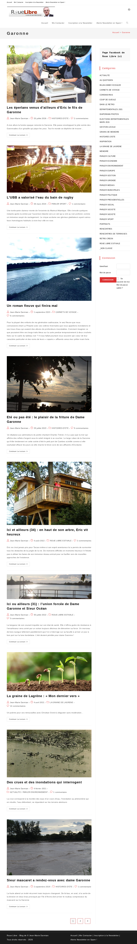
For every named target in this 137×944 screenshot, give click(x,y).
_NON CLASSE (106, 248)
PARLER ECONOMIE (108, 161)
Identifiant (104, 266)
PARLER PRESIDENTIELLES (112, 200)
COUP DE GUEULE (108, 100)
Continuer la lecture (19, 135)
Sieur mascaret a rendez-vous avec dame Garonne (48, 880)
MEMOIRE (104, 151)
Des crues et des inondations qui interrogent (44, 782)
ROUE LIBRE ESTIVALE (61, 541)
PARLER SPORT (59, 204)
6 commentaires (17, 316)
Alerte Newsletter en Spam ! (55, 2)
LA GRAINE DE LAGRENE (61, 702)
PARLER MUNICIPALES (110, 190)
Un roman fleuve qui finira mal (32, 305)
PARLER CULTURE (108, 156)
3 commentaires (17, 618)
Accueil (9, 2)
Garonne (126, 32)
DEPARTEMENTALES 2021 (111, 109)
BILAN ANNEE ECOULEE (110, 85)
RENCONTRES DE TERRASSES (113, 234)
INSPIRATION (105, 142)
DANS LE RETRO (107, 104)
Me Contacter (18, 2)
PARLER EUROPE (107, 171)
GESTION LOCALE (108, 127)
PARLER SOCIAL (107, 205)
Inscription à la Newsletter (34, 2)
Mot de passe (105, 273)
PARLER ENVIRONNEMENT (35, 792)
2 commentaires (81, 118)
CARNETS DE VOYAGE (66, 312)
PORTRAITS (105, 224)
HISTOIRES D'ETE (60, 118)
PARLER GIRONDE (108, 180)
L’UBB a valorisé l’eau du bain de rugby (40, 197)
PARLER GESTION (108, 176)
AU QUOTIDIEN (106, 80)
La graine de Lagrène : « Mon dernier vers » (43, 696)
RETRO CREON (106, 239)
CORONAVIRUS (106, 95)
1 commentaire (78, 204)
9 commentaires (81, 428)
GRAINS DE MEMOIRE (109, 132)
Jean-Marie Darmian (19, 118)
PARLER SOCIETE (108, 210)
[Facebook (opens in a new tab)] (129, 10)
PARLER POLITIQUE (108, 195)
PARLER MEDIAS (107, 185)
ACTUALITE (15, 792)
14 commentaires (18, 706)
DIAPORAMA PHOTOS (109, 114)
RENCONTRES (106, 229)
